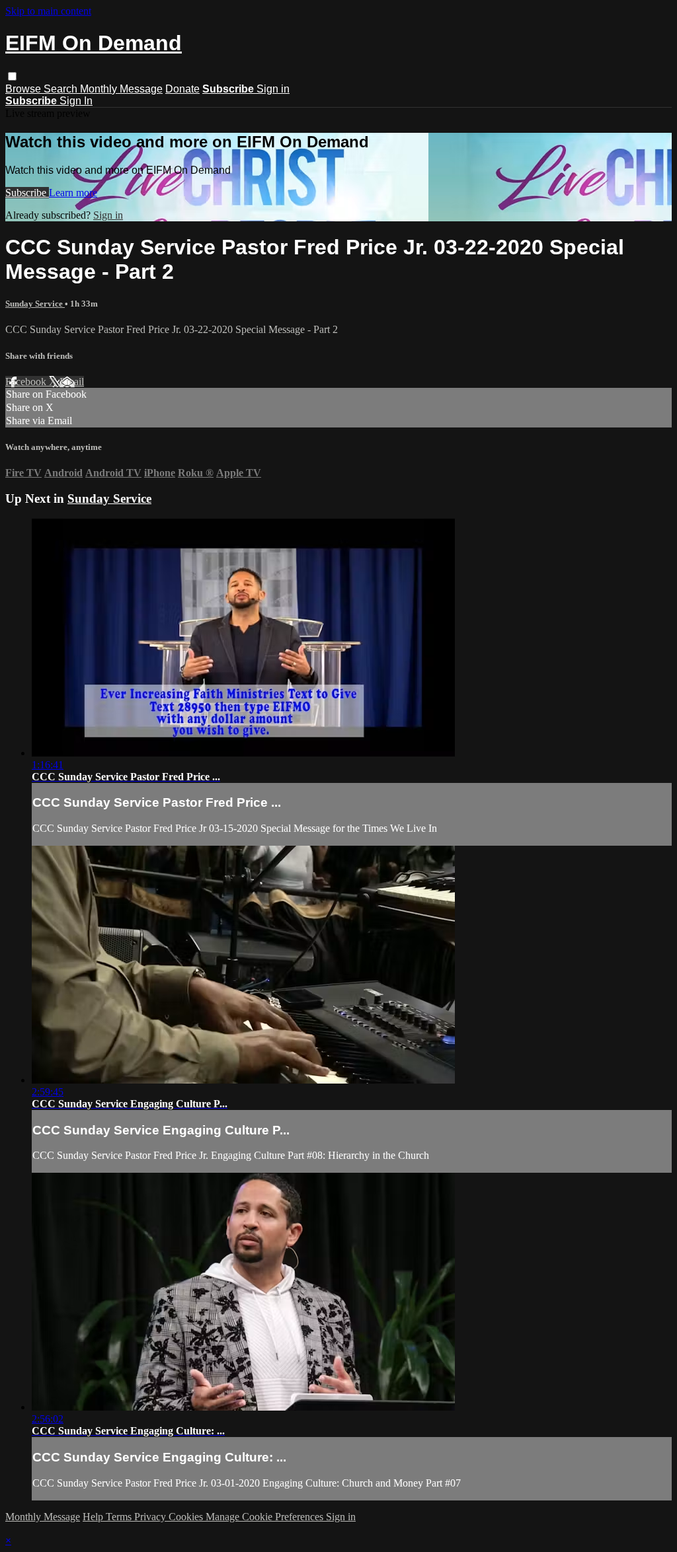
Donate (182, 88)
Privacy (151, 1516)
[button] (12, 76)
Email (72, 381)
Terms (120, 1516)
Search (62, 88)
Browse (24, 88)
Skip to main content (48, 11)
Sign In (76, 100)
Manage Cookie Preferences (266, 1516)
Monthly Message (121, 88)
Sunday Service (35, 304)
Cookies (187, 1516)
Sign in (273, 88)
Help (94, 1516)
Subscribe (27, 192)
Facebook (27, 381)
